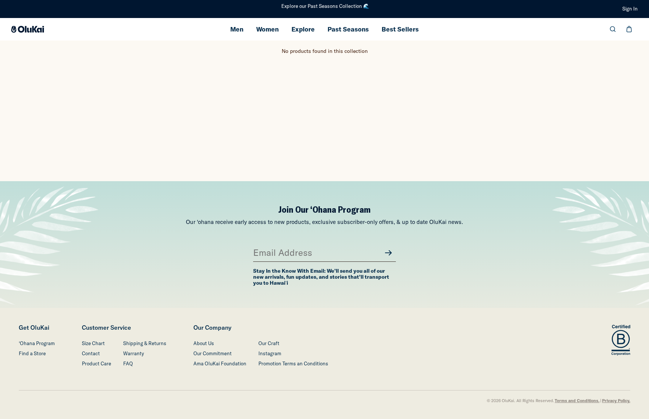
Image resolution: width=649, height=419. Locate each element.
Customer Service (106, 327)
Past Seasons (348, 29)
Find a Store (32, 353)
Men (236, 29)
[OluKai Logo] (27, 29)
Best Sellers (400, 29)
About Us (203, 343)
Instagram (269, 353)
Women (267, 29)
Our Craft (268, 343)
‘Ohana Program (37, 343)
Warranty (133, 353)
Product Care (96, 363)
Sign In (630, 9)
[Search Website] (613, 29)
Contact (91, 353)
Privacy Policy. (616, 400)
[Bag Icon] (629, 29)
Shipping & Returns (144, 343)
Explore (303, 29)
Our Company (212, 327)
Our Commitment (212, 353)
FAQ (128, 363)
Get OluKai (34, 327)
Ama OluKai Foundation (219, 363)
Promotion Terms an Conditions (293, 363)
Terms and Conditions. (577, 400)
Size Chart (93, 343)
